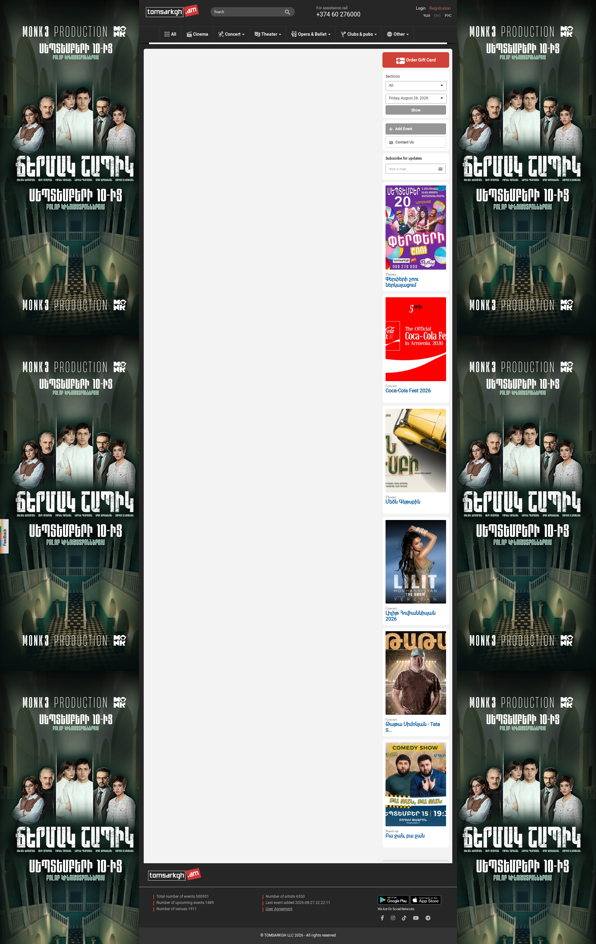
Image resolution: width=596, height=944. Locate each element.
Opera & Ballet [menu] (312, 34)
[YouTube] (416, 918)
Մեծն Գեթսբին (403, 502)
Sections (393, 76)
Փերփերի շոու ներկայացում (402, 282)
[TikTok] (404, 918)
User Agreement (279, 909)
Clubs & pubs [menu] (360, 34)
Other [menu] (400, 34)
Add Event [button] (403, 129)
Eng (437, 16)
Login (421, 8)
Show (416, 110)
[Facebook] (382, 918)
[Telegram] (428, 918)
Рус (448, 16)
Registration (440, 8)
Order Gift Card (420, 59)
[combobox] (416, 86)
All (173, 34)
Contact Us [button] (404, 142)
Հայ (426, 16)
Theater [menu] (269, 34)
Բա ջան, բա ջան (405, 836)
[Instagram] (393, 918)
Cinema (200, 34)
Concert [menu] (233, 34)
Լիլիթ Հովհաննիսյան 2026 (411, 616)
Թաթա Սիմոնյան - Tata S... (413, 727)
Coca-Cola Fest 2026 (408, 391)
